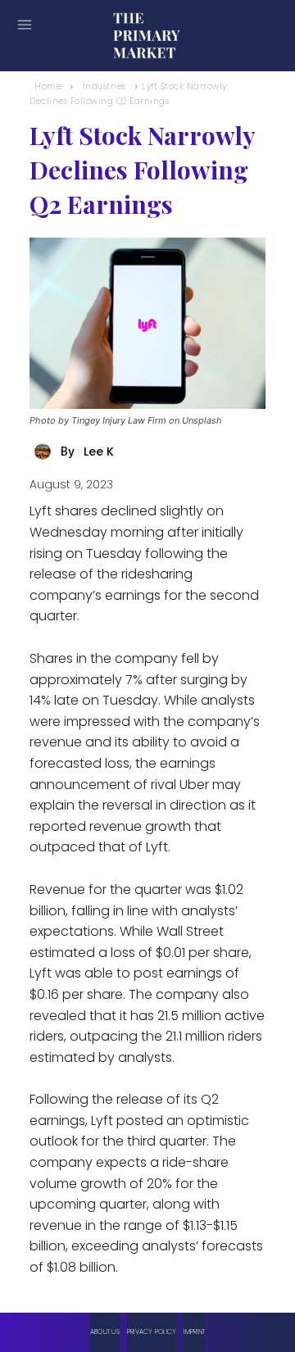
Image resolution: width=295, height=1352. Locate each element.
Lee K (99, 451)
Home (47, 86)
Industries (104, 86)
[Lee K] (45, 451)
